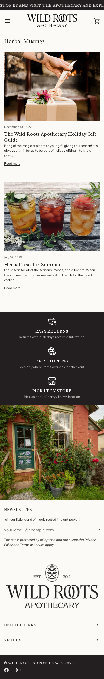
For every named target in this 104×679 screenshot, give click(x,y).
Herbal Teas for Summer (32, 264)
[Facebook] (6, 670)
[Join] (96, 529)
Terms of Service (32, 544)
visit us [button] (12, 640)
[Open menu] (11, 21)
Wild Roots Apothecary (36, 663)
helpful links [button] (20, 625)
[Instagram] (18, 670)
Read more (12, 163)
